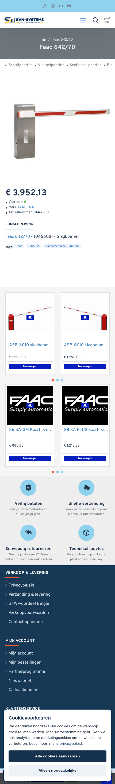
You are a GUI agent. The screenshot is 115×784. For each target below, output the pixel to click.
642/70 (34, 246)
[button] (30, 317)
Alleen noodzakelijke (57, 770)
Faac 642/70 (17, 236)
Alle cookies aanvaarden (57, 756)
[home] (44, 39)
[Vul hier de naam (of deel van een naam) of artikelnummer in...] (96, 20)
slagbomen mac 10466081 (62, 246)
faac (19, 246)
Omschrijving (20, 224)
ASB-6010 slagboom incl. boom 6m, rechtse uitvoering (86, 345)
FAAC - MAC (27, 207)
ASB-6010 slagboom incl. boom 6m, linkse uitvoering (31, 345)
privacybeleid (71, 743)
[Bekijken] (108, 20)
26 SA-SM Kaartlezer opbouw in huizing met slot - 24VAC (31, 430)
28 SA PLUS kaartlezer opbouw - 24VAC (86, 430)
